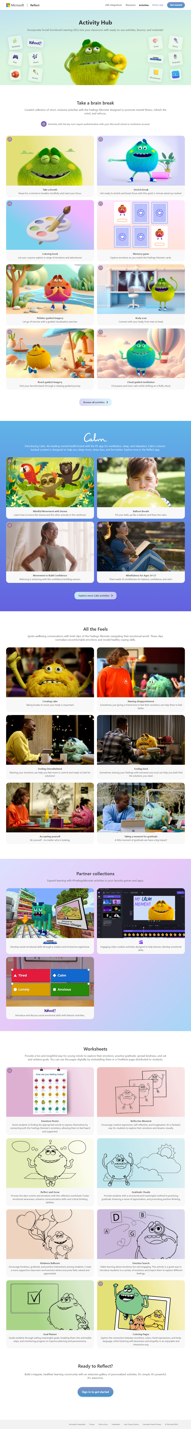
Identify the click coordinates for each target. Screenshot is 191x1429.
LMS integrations (113, 4)
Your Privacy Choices (131, 1424)
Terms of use (103, 1424)
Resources (130, 4)
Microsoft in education (77, 1424)
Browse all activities (94, 402)
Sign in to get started (95, 1392)
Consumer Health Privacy (152, 1424)
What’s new (157, 4)
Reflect (34, 5)
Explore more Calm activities (94, 595)
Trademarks (116, 1424)
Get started (176, 4)
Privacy (91, 1424)
